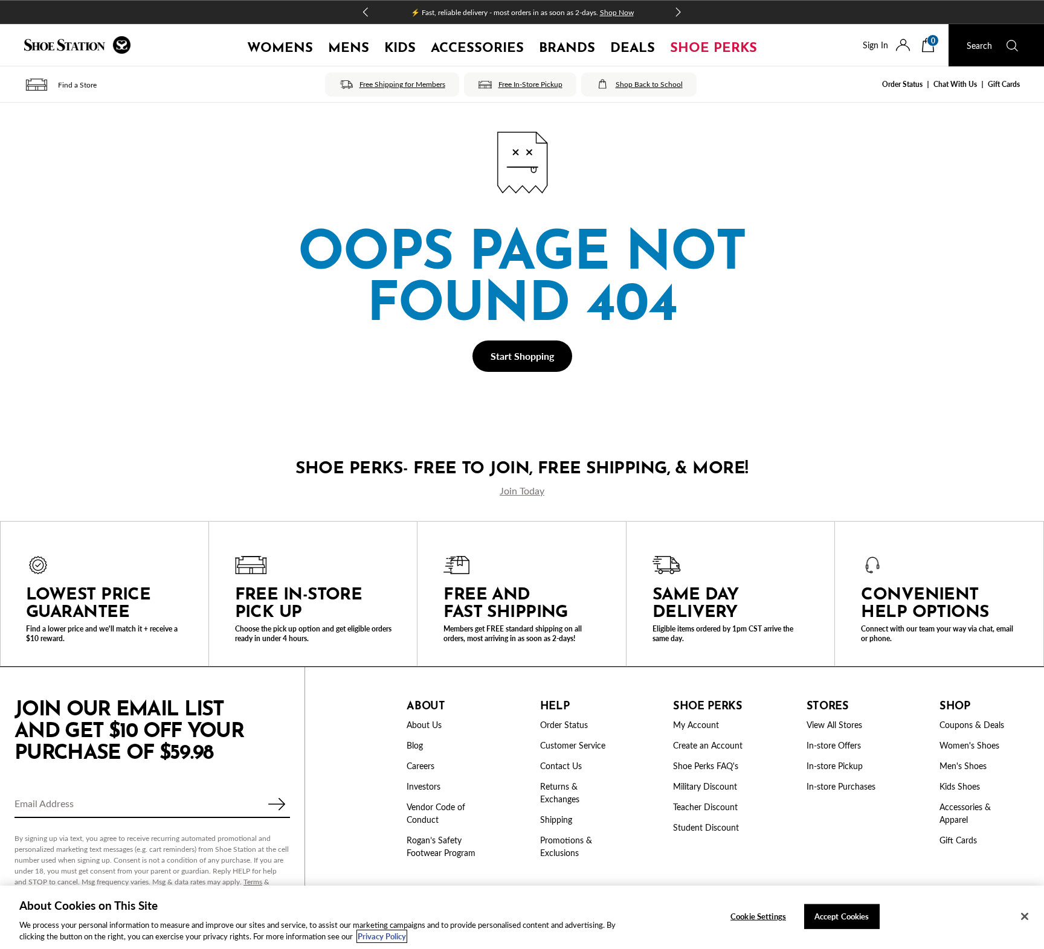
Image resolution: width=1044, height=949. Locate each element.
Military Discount (705, 786)
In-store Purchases (841, 786)
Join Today (522, 490)
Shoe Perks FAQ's (705, 766)
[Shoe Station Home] (77, 45)
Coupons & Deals (971, 724)
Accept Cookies (841, 915)
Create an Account (708, 745)
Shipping (556, 819)
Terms (252, 881)
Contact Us (561, 766)
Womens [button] (280, 45)
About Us (424, 724)
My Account (696, 724)
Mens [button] (348, 45)
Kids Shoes (959, 786)
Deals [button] (632, 45)
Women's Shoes (969, 745)
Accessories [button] (477, 45)
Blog (415, 745)
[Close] (1024, 916)
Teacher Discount (705, 807)
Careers (420, 766)
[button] (60, 84)
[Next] (678, 12)
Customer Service (572, 745)
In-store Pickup (835, 766)
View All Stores (834, 724)
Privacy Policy (382, 936)
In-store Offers (834, 745)
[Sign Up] (276, 804)
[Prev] (366, 12)
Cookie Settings (758, 915)
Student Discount (706, 827)
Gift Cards (1004, 84)
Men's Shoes (963, 766)
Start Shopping (522, 356)
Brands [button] (567, 45)
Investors (423, 786)
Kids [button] (400, 45)
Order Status (902, 84)
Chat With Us (955, 84)
